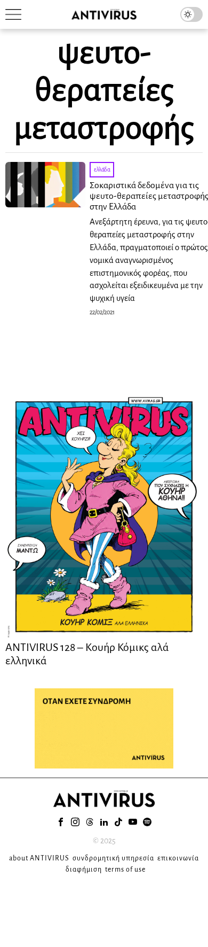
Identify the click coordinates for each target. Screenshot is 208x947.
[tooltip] (60, 822)
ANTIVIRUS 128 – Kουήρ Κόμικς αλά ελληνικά (87, 653)
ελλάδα (102, 169)
